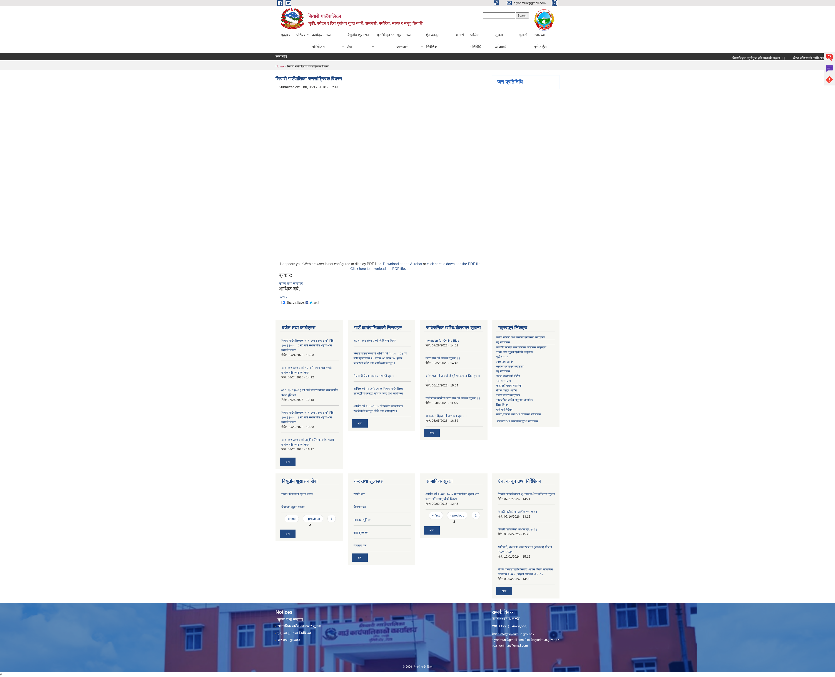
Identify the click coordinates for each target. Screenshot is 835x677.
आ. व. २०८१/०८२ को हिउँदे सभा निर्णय (375, 340)
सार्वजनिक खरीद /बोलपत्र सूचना (299, 626)
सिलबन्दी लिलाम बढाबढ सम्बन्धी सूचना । (375, 376)
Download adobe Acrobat (403, 264)
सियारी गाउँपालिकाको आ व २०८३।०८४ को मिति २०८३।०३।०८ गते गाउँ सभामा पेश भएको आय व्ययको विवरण (307, 345)
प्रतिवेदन (383, 35)
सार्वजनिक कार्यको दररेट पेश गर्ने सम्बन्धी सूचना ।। (453, 398)
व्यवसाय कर (360, 545)
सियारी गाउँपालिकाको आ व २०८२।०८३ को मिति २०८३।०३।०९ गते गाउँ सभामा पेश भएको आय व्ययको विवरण (307, 417)
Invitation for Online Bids (442, 340)
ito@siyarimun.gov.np (541, 640)
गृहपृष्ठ (285, 35)
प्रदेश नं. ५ (502, 357)
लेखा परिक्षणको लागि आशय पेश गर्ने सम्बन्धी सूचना (803, 58)
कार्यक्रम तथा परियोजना (321, 41)
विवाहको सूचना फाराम (292, 507)
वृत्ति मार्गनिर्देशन (504, 409)
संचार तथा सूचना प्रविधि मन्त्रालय (514, 352)
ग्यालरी (459, 35)
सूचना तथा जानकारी (403, 41)
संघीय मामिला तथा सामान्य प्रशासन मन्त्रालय (520, 337)
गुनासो (523, 35)
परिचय (301, 35)
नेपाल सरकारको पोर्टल (508, 376)
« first (292, 518)
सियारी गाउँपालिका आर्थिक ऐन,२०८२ (517, 529)
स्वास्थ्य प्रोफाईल (540, 41)
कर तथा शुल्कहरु (288, 640)
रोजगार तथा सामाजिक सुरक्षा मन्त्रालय (517, 421)
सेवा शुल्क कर (361, 532)
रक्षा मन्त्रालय (503, 381)
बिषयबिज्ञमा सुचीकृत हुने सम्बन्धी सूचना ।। (739, 58)
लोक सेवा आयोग (504, 361)
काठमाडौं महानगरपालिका (509, 385)
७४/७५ (283, 297)
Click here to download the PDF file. (378, 269)
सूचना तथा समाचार (291, 283)
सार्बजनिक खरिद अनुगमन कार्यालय (514, 400)
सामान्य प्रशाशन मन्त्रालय (510, 366)
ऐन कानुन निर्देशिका (432, 41)
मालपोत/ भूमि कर (363, 520)
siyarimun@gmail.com (508, 640)
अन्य (287, 461)
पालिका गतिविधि (475, 41)
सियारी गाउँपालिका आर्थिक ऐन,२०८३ (517, 511)
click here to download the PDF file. (454, 264)
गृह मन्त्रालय (503, 342)
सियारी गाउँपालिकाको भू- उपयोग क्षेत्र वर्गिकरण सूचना (526, 494)
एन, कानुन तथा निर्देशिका (294, 633)
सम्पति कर (359, 494)
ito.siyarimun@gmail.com (510, 645)
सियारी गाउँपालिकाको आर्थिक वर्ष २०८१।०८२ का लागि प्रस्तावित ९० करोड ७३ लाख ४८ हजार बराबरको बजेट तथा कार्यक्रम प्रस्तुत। (380, 358)
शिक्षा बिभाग (502, 404)
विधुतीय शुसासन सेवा (358, 41)
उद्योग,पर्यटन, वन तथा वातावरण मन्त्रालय (518, 414)
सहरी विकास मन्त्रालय (508, 395)
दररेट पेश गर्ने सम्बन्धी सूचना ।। (443, 358)
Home (280, 66)
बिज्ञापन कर (360, 507)
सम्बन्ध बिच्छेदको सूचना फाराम (297, 494)
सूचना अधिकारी (501, 41)
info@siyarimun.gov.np (516, 634)
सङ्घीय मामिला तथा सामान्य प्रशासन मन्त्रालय (521, 347)
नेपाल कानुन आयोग (506, 390)
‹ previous (313, 518)
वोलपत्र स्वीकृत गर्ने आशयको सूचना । (446, 416)
